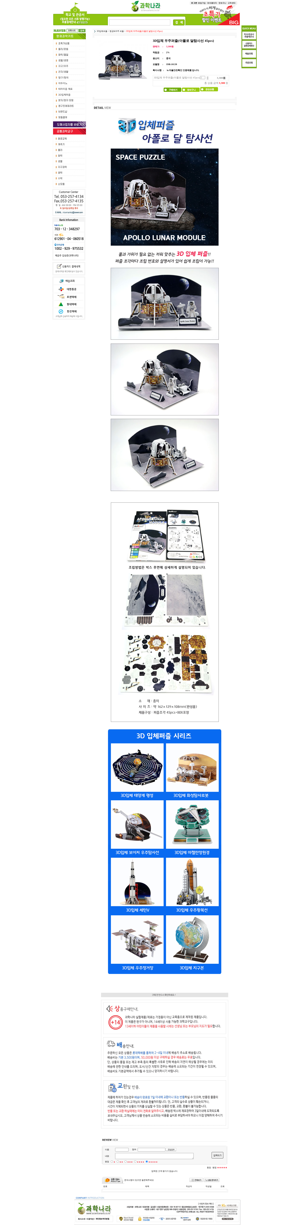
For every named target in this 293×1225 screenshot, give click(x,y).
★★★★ (140, 1162)
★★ (121, 1162)
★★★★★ (153, 1162)
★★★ (130, 1162)
